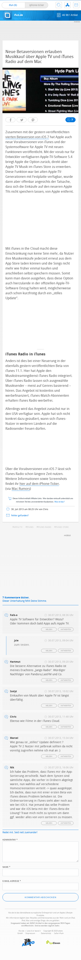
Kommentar (10, 839)
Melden (49, 629)
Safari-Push (59, 933)
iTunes (30, 527)
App (67, 5)
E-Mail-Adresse (11, 881)
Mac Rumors (21, 489)
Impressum (30, 933)
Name (6, 866)
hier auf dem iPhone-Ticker (39, 484)
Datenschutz (46, 933)
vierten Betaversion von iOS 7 (27, 137)
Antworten (66, 629)
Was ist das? (59, 502)
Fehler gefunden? (20, 515)
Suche (59, 5)
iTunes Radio (44, 527)
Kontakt (76, 5)
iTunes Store (62, 527)
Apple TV (18, 527)
